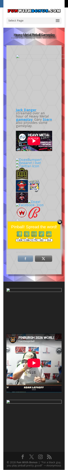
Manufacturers (50, 38)
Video (22, 38)
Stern (39, 38)
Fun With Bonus (27, 462)
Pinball (14, 38)
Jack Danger (26, 110)
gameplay (24, 119)
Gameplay (30, 38)
